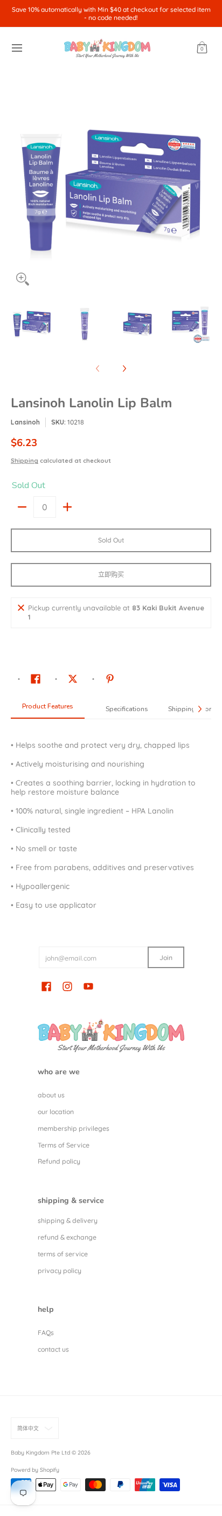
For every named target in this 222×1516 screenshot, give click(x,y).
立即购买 (111, 575)
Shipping (24, 460)
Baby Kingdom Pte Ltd (40, 1452)
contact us (53, 1349)
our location (56, 1112)
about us (51, 1095)
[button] (202, 48)
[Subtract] (22, 506)
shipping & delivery (68, 1220)
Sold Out (111, 540)
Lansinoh (25, 422)
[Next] (204, 191)
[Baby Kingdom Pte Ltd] (107, 48)
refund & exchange (67, 1237)
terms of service (63, 1254)
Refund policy (59, 1161)
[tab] (48, 709)
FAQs (46, 1333)
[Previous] (18, 191)
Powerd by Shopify (35, 1469)
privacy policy (59, 1271)
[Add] (67, 506)
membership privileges (73, 1128)
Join (165, 958)
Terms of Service (63, 1145)
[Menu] (16, 48)
